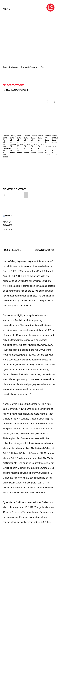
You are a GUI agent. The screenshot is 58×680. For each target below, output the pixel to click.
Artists (6, 195)
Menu (6, 8)
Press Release (10, 67)
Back (43, 67)
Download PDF (45, 250)
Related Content (29, 67)
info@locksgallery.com (22, 522)
